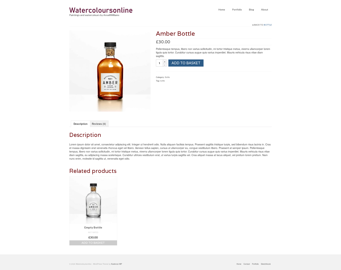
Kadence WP (116, 264)
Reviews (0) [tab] (99, 124)
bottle (162, 80)
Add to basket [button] (93, 243)
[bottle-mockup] (110, 70)
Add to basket (186, 63)
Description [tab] (81, 124)
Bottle (268, 25)
